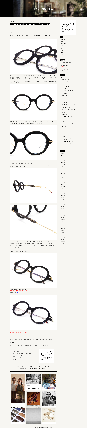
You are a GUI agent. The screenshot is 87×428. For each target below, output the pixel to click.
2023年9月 (63, 177)
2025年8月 (63, 157)
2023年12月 (63, 175)
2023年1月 (63, 182)
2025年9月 (63, 155)
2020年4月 (63, 234)
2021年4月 (63, 212)
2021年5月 (63, 210)
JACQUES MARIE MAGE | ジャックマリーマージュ (68, 105)
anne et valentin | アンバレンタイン (68, 86)
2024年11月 (63, 171)
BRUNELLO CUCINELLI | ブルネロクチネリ (68, 91)
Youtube (62, 56)
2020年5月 (63, 232)
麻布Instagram (63, 50)
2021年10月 (63, 201)
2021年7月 (63, 206)
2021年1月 (63, 217)
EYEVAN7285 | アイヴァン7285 (67, 97)
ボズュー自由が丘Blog (43, 9)
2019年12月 (63, 241)
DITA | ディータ (64, 93)
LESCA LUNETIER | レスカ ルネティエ (68, 116)
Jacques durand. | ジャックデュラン (68, 102)
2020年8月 (63, 226)
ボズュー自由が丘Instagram (18, 361)
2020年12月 (63, 219)
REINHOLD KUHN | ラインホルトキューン (68, 131)
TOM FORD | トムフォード (66, 143)
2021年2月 (63, 215)
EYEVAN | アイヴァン (65, 95)
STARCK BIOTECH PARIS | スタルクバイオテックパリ (68, 136)
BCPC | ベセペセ (65, 88)
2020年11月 (63, 221)
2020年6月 (63, 230)
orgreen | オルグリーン (66, 126)
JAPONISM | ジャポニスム (66, 107)
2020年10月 (63, 223)
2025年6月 (63, 160)
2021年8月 (63, 204)
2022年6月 (63, 190)
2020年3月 (63, 236)
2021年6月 (63, 208)
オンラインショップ (64, 41)
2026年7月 (63, 153)
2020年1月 (63, 239)
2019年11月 (63, 243)
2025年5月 (63, 162)
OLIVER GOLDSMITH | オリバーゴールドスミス (68, 121)
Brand (12, 27)
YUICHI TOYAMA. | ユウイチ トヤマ (68, 146)
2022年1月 (63, 197)
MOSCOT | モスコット (65, 118)
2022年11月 (63, 184)
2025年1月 (63, 168)
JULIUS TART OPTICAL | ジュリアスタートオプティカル (68, 110)
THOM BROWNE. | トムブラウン (19, 27)
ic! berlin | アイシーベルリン (66, 100)
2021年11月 (63, 199)
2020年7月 (63, 228)
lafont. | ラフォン (64, 114)
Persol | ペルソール (65, 128)
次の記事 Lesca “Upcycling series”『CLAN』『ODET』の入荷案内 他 (33, 368)
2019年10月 (63, 245)
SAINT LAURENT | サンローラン (67, 133)
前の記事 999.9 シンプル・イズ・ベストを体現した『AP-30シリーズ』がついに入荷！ (33, 366)
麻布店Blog (63, 45)
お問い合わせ (15, 362)
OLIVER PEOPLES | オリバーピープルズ (68, 124)
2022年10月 (63, 186)
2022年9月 (63, 188)
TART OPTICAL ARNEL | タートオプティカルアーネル (68, 139)
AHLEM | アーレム (65, 81)
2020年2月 (63, 237)
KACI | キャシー (64, 112)
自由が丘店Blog (64, 43)
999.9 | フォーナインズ (66, 79)
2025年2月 (63, 166)
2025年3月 (63, 164)
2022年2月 (63, 195)
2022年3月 (63, 193)
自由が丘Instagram (64, 48)
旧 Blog (62, 47)
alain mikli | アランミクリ (66, 84)
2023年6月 (63, 179)
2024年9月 (63, 173)
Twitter (62, 54)
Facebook (63, 52)
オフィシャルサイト (17, 359)
